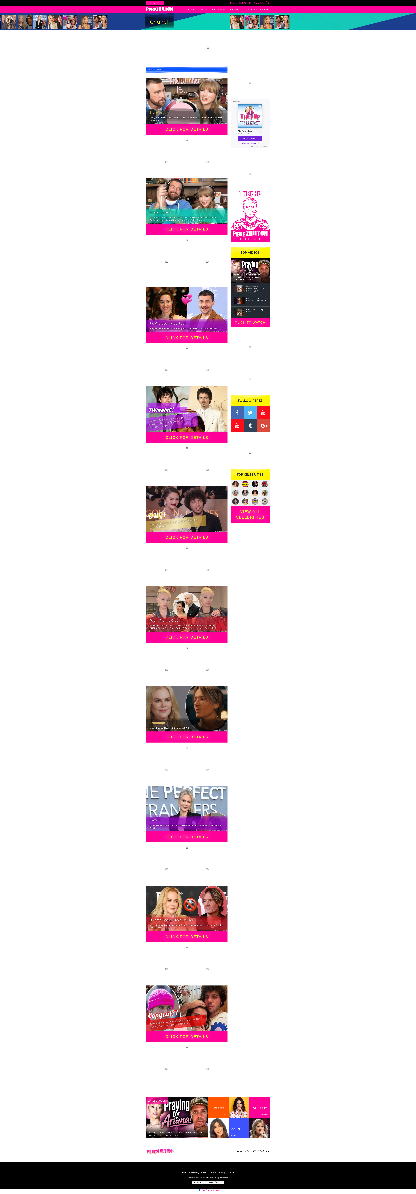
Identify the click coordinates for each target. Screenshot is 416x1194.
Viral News (251, 9)
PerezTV (203, 9)
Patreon (191, 9)
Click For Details (186, 129)
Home (150, 70)
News (240, 1151)
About (183, 1172)
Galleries (264, 1151)
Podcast (264, 9)
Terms (213, 1172)
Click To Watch (250, 322)
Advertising (194, 1172)
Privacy (204, 1172)
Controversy (235, 9)
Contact (231, 1172)
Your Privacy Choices (210, 1190)
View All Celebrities (250, 514)
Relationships (218, 9)
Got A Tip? (155, 3)
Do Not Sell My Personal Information (208, 1182)
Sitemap (222, 1172)
